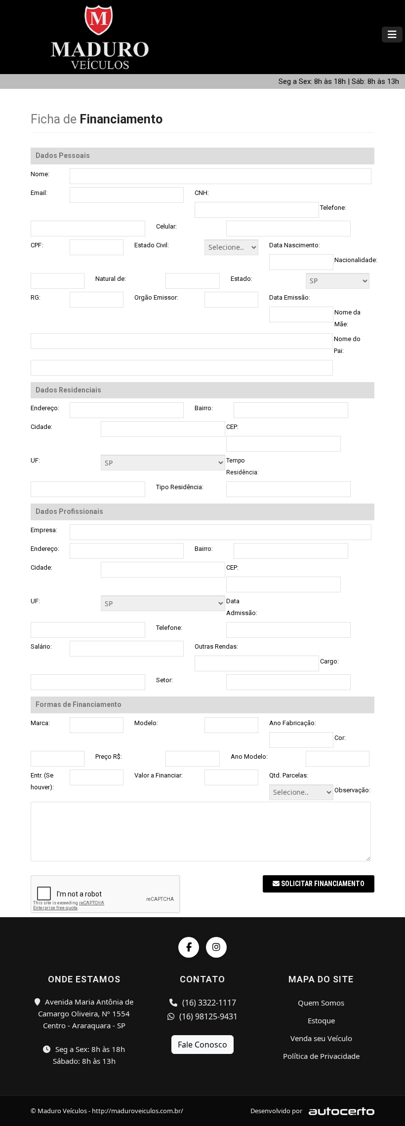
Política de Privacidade (321, 1056)
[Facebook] (188, 947)
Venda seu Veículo (321, 1038)
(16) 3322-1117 (208, 1002)
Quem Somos (321, 1003)
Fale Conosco (202, 1044)
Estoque (321, 1020)
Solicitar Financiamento (322, 884)
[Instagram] (216, 947)
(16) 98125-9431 (207, 1016)
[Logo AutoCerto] (339, 1110)
